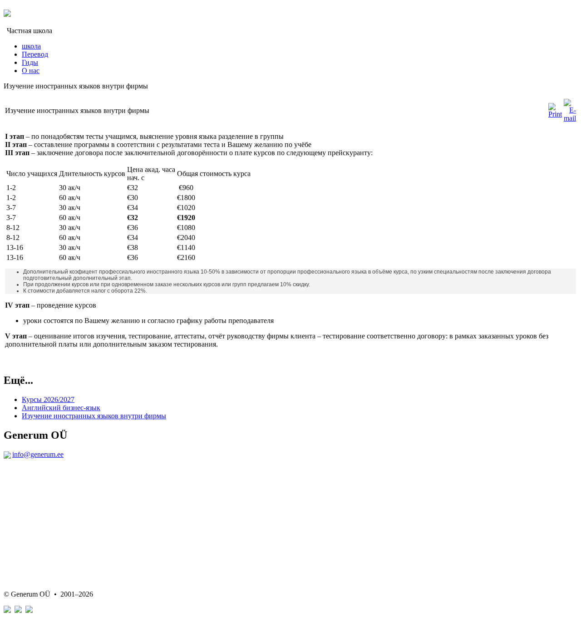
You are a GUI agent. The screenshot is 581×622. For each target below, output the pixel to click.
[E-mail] (570, 118)
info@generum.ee (38, 454)
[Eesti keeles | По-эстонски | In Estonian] (7, 610)
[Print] (555, 114)
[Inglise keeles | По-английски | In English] (29, 610)
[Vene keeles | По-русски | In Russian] (18, 610)
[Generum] (7, 12)
